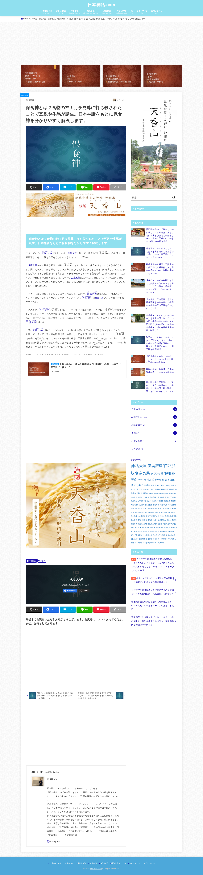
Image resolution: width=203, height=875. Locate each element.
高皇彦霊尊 (138, 508)
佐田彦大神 (147, 543)
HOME (25, 19)
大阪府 (160, 480)
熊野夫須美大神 (165, 531)
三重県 (147, 485)
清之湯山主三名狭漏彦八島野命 (149, 512)
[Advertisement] (101, 43)
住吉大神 (161, 508)
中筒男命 (160, 501)
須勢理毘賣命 (149, 524)
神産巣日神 (158, 493)
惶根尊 (143, 501)
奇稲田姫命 (135, 505)
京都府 (150, 493)
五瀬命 (167, 497)
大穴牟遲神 (167, 524)
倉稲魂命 (149, 520)
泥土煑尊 (134, 516)
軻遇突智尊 (164, 505)
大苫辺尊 (164, 512)
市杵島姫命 (160, 497)
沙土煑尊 (173, 516)
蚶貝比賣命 (158, 524)
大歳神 (155, 520)
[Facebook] (70, 591)
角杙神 (167, 516)
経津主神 (165, 493)
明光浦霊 (146, 531)
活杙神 (162, 516)
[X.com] (84, 591)
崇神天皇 (156, 539)
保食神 (42, 561)
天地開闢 (157, 489)
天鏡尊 (147, 527)
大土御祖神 (160, 527)
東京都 (173, 501)
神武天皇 (139, 465)
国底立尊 (167, 527)
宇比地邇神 (135, 539)
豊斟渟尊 (139, 497)
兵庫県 (171, 493)
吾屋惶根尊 (138, 535)
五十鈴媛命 (138, 543)
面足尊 (138, 501)
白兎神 (152, 527)
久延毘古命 (162, 520)
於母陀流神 (155, 516)
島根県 (153, 485)
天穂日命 (173, 497)
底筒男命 (167, 501)
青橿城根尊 (148, 505)
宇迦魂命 (171, 539)
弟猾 (156, 508)
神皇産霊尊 (142, 516)
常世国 (169, 520)
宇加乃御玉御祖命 (159, 535)
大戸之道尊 (171, 512)
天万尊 (142, 527)
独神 (145, 489)
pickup (167, 485)
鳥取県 (135, 512)
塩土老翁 (134, 520)
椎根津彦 (164, 489)
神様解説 (42, 19)
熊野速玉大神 (154, 531)
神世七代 (160, 485)
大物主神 (153, 497)
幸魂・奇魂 (142, 520)
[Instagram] (53, 841)
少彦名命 (146, 497)
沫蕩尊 (137, 527)
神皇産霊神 (164, 539)
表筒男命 (168, 508)
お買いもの (138, 440)
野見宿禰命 (140, 524)
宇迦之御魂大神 (148, 508)
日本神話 (33, 19)
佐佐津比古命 (170, 535)
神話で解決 (138, 425)
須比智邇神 (143, 539)
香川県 (133, 501)
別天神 (150, 489)
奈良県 (144, 472)
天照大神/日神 (147, 480)
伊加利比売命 (147, 535)
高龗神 (141, 505)
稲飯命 (153, 543)
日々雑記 (137, 448)
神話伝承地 (139, 417)
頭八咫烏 (144, 493)
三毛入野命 (160, 543)
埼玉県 (154, 501)
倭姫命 (150, 539)
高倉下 (148, 516)
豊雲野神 (156, 505)
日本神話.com (101, 4)
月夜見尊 (72, 253)
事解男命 (139, 531)
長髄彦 (172, 489)
